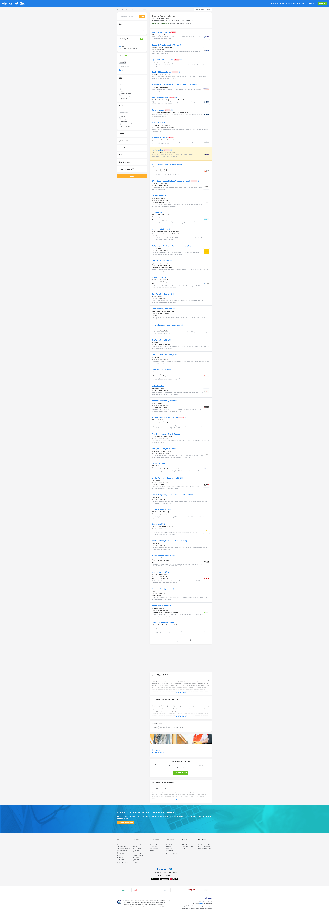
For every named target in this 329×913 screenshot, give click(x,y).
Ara (143, 16)
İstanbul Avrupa (165, 23)
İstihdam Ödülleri (170, 850)
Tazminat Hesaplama (122, 844)
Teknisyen (163, 727)
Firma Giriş (312, 3)
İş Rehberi (135, 843)
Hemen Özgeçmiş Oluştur (125, 822)
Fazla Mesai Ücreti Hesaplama (121, 854)
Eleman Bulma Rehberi (171, 853)
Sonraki (188, 640)
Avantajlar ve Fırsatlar (171, 852)
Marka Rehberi (136, 859)
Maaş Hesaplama (121, 843)
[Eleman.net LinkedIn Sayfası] (165, 875)
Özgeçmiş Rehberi (137, 861)
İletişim (184, 848)
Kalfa (182, 727)
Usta (170, 727)
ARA (132, 176)
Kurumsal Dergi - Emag (187, 846)
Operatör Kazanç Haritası (158, 752)
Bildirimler (152, 852)
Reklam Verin (185, 844)
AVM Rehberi (136, 857)
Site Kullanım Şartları (203, 843)
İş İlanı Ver (322, 3)
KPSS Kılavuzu (136, 862)
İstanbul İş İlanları (154, 844)
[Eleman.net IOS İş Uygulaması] (164, 879)
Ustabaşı (176, 727)
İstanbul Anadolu (156, 23)
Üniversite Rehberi (137, 853)
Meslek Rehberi (137, 844)
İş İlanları (276, 3)
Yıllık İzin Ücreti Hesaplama (123, 848)
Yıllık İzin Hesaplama (122, 846)
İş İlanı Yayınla (169, 843)
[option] (124, 890)
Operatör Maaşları (156, 750)
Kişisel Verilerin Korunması (204, 848)
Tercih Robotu (120, 859)
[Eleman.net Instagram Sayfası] (163, 875)
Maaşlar (135, 846)
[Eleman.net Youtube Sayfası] (168, 875)
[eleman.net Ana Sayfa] (117, 9)
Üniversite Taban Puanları (139, 852)
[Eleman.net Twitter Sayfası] (161, 875)
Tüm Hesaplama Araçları (123, 862)
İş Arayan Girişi (286, 3)
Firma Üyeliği (169, 844)
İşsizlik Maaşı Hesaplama (123, 852)
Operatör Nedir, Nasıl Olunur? (159, 749)
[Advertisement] (132, 194)
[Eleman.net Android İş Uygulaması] (155, 879)
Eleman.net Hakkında (187, 843)
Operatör (123, 70)
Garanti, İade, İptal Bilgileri (204, 844)
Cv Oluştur (152, 850)
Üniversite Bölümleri (138, 855)
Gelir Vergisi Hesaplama (122, 850)
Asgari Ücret (120, 857)
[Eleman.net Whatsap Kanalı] (170, 875)
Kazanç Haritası (137, 848)
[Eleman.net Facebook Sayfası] (159, 875)
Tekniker (155, 727)
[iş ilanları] (13, 3)
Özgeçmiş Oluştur (300, 3)
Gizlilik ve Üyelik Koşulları (204, 846)
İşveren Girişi (169, 848)
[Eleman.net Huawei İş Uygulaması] (174, 879)
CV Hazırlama (120, 861)
